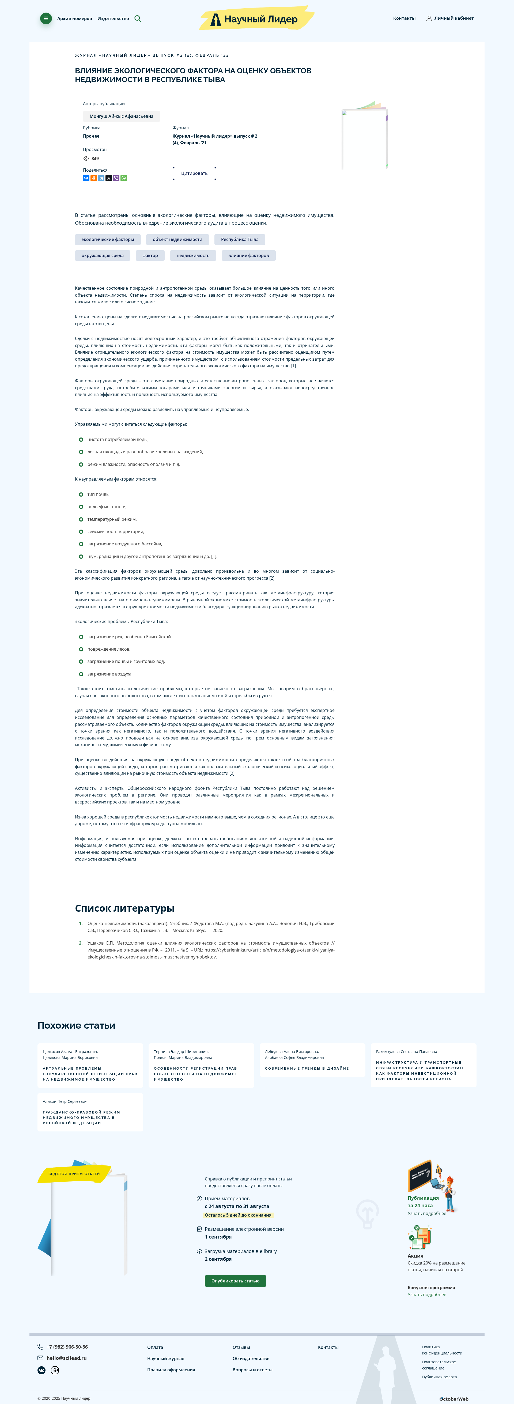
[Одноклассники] (93, 178)
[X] (108, 178)
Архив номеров (74, 18)
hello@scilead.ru (67, 1358)
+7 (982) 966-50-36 (67, 1346)
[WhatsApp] (123, 178)
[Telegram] (101, 178)
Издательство (113, 18)
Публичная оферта (439, 1376)
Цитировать (194, 173)
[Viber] (116, 178)
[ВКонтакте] (86, 178)
